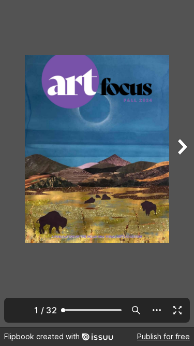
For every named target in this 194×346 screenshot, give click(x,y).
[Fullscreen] (177, 310)
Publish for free (163, 336)
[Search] (136, 310)
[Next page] (181, 163)
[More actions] (156, 310)
